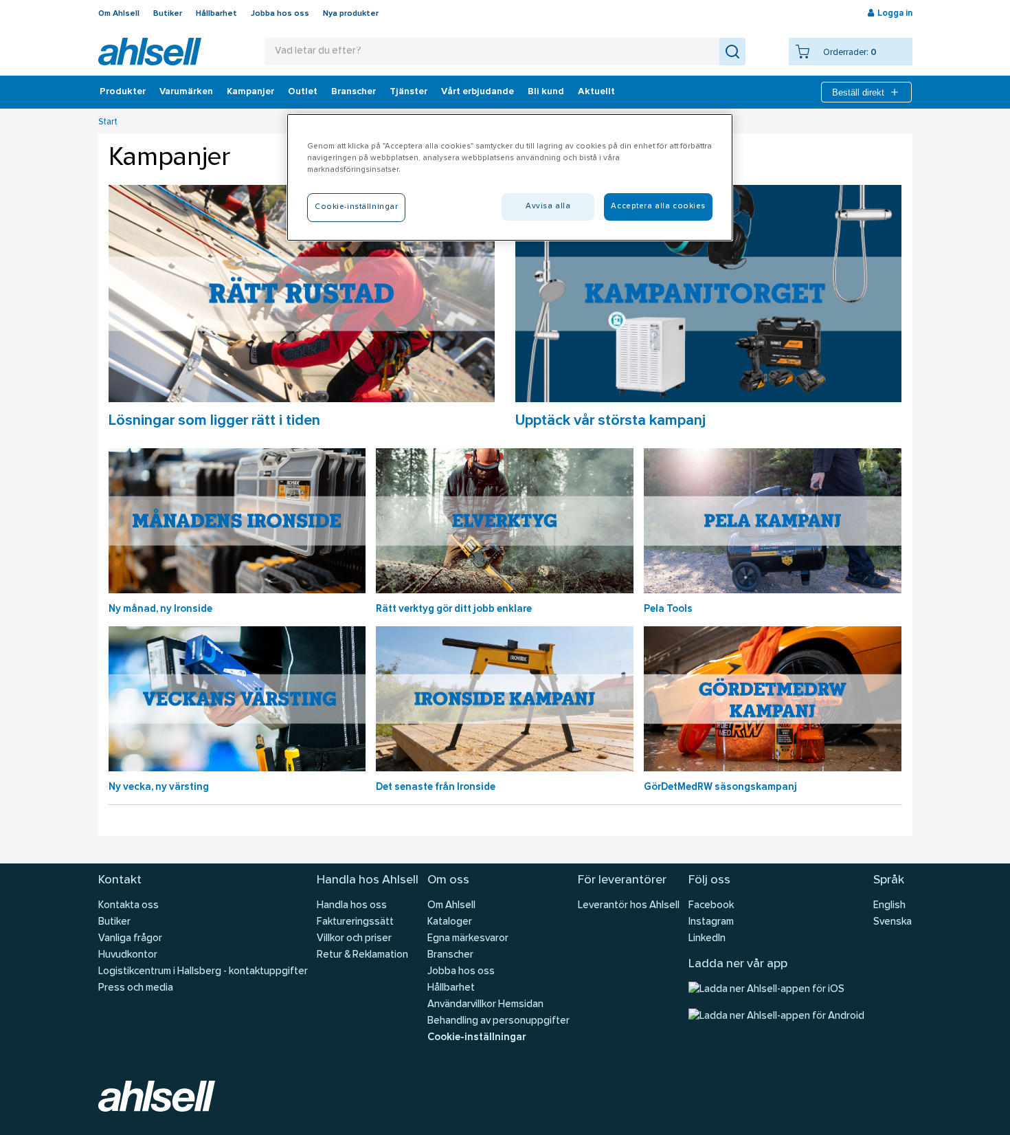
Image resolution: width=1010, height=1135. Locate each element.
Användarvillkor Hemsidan (485, 1004)
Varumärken (186, 92)
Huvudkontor (127, 955)
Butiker (167, 13)
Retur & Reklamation (362, 955)
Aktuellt (596, 92)
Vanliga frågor (130, 938)
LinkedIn (707, 938)
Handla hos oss (352, 905)
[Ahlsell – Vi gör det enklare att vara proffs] (149, 51)
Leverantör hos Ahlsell (629, 905)
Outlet (302, 92)
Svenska (892, 922)
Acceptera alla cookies (658, 206)
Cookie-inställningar (476, 1037)
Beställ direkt (858, 92)
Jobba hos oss (280, 13)
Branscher (353, 92)
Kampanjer (250, 92)
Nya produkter (351, 13)
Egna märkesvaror (467, 938)
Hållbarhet (216, 13)
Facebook (711, 905)
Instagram (711, 922)
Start (107, 122)
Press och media (135, 988)
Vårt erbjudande (477, 92)
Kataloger (449, 922)
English (889, 905)
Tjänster (408, 92)
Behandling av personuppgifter (498, 1021)
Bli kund (546, 92)
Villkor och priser (354, 938)
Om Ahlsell (118, 13)
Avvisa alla (548, 206)
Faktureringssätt (355, 922)
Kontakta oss (128, 905)
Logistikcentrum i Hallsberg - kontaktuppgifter (203, 971)
